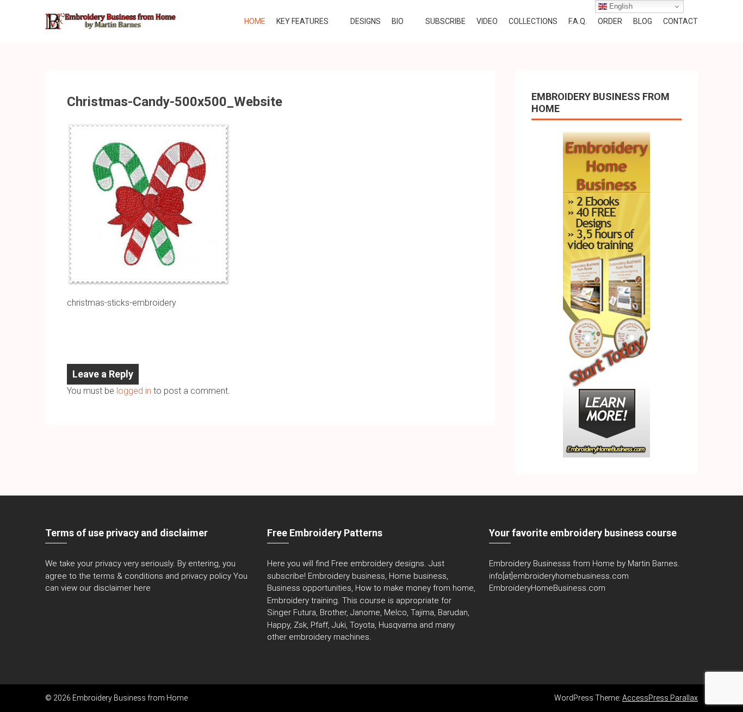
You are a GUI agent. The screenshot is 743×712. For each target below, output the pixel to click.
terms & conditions (128, 576)
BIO (398, 21)
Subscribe (445, 21)
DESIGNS (365, 21)
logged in (133, 391)
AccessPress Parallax (660, 698)
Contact (680, 21)
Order (610, 21)
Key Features (302, 21)
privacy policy (206, 576)
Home (254, 21)
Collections (533, 21)
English (620, 6)
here (142, 588)
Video (487, 21)
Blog (642, 21)
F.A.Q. (577, 21)
